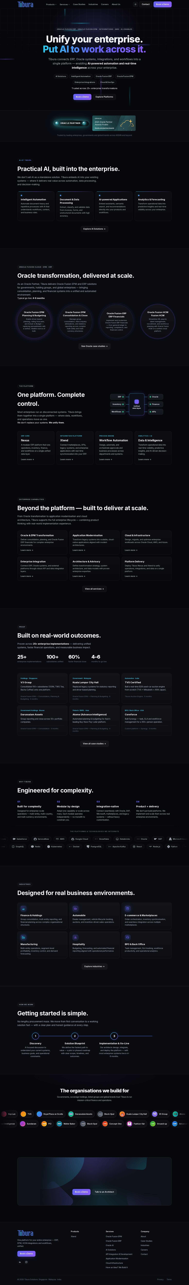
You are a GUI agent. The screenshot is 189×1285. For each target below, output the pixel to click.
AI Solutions (111, 1250)
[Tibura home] (25, 4)
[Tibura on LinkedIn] (19, 1262)
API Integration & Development (119, 1254)
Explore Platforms (104, 97)
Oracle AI (110, 1245)
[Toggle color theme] (135, 4)
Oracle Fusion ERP (113, 1241)
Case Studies (79, 4)
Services (64, 4)
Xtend (73, 1236)
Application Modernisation (117, 1258)
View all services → (94, 589)
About (143, 1236)
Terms (169, 1279)
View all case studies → (94, 743)
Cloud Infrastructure (114, 1263)
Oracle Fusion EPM (114, 1236)
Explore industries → (94, 966)
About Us (116, 4)
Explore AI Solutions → (94, 229)
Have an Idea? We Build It (117, 1267)
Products (50, 4)
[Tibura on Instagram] (26, 1262)
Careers (105, 4)
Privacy (160, 1279)
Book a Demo (162, 4)
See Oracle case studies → (94, 346)
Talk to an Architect (104, 1192)
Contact (146, 4)
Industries (93, 4)
